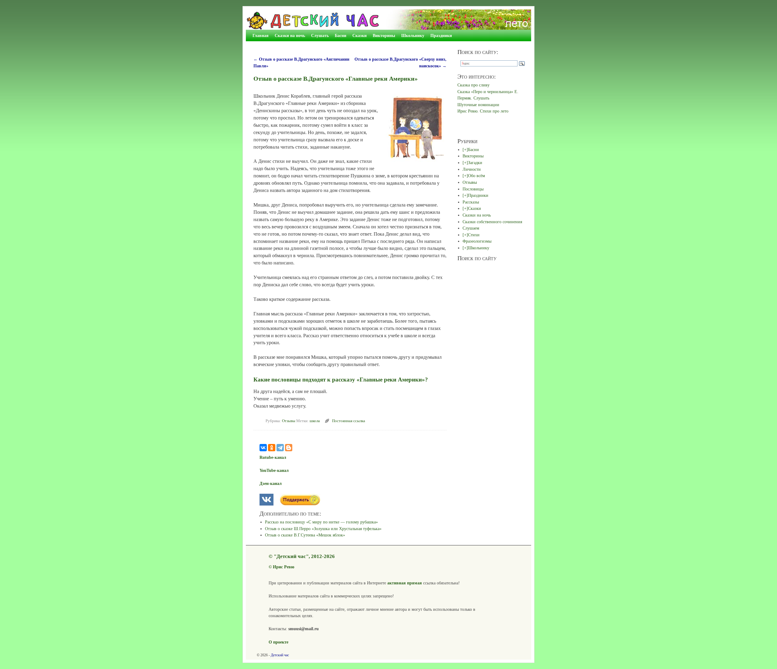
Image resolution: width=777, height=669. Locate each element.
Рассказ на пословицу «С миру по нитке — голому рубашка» (321, 521)
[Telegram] (280, 447)
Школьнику (412, 35)
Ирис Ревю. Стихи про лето (482, 111)
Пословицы (473, 189)
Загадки (475, 162)
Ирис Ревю (283, 566)
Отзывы (288, 421)
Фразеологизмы (477, 241)
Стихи (474, 234)
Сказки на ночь (290, 35)
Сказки (359, 35)
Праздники (441, 35)
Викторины (384, 35)
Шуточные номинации (478, 104)
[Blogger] (288, 447)
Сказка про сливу (473, 84)
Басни (340, 35)
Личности (472, 169)
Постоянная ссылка (348, 421)
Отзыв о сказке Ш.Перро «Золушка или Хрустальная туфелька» (323, 528)
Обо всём (476, 175)
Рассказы (471, 202)
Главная (261, 35)
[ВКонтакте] (263, 447)
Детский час (280, 655)
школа (315, 421)
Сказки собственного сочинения (492, 221)
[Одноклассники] (271, 447)
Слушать (320, 35)
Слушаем (471, 228)
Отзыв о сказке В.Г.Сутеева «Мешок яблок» (305, 535)
